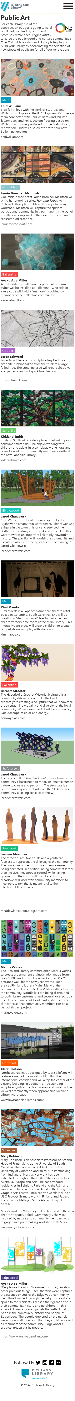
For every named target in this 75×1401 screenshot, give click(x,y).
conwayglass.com (13, 718)
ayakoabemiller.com (15, 300)
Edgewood (10, 1278)
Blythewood (10, 510)
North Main (10, 187)
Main (5, 100)
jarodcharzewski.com (15, 551)
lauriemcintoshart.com (16, 224)
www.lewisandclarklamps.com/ (22, 1100)
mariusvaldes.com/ (14, 1012)
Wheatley (9, 1150)
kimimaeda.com (12, 634)
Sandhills (8, 430)
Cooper (7, 351)
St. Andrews (10, 768)
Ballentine (9, 274)
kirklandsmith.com (13, 460)
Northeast (9, 1063)
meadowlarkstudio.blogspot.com (24, 911)
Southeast (9, 848)
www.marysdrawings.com (19, 1227)
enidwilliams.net (12, 137)
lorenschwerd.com (14, 380)
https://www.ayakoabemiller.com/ (24, 1336)
